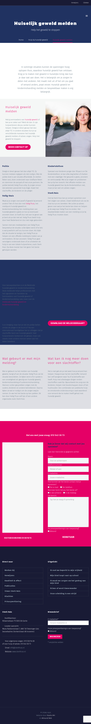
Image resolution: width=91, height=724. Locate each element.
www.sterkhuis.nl (19, 652)
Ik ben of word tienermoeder (63, 588)
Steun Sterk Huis (12, 591)
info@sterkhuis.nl (17, 648)
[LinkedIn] (43, 704)
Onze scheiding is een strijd (63, 593)
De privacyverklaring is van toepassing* (63, 528)
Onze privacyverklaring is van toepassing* (64, 628)
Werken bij (10, 570)
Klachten (9, 596)
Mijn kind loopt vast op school (64, 575)
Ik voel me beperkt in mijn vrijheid (66, 570)
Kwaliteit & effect (13, 581)
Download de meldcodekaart (68, 323)
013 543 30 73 (26, 644)
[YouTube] (51, 704)
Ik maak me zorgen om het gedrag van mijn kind (68, 582)
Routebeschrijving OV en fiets (17, 538)
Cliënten (86, 3)
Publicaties (10, 586)
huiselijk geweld (31, 120)
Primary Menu (87, 16)
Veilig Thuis (30, 204)
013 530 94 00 (29, 641)
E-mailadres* (53, 619)
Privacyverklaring (13, 601)
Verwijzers (74, 3)
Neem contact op (18, 147)
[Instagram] (47, 704)
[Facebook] (40, 704)
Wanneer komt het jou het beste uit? (63, 490)
